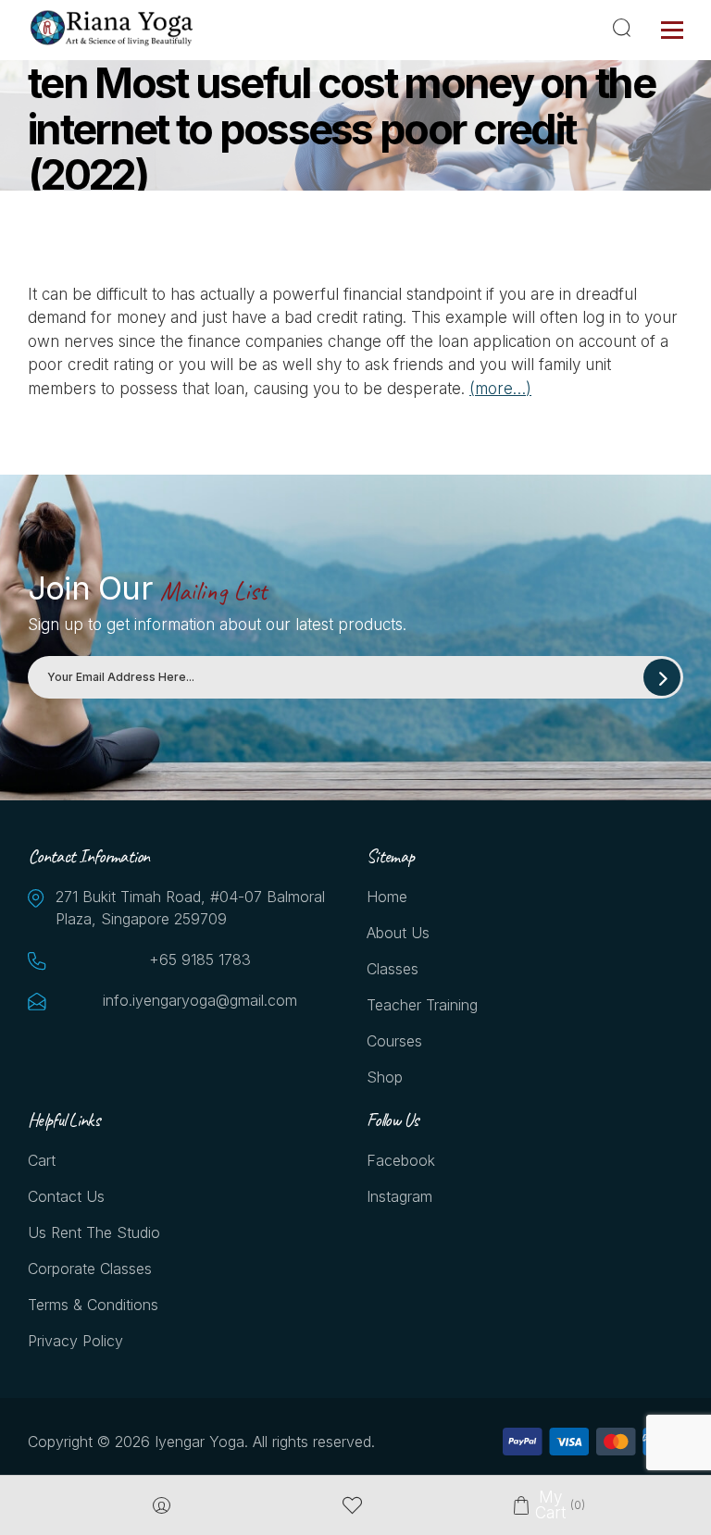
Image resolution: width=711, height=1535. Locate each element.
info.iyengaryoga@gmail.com (200, 1000)
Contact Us (66, 1196)
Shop (385, 1077)
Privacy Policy (75, 1340)
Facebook (401, 1160)
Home (387, 896)
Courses (394, 1041)
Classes (392, 968)
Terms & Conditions (93, 1304)
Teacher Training (422, 1005)
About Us (398, 932)
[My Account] (161, 1506)
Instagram (399, 1196)
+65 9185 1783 (200, 959)
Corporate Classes (90, 1268)
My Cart (549, 1505)
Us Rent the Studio (94, 1232)
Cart (42, 1160)
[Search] (625, 28)
